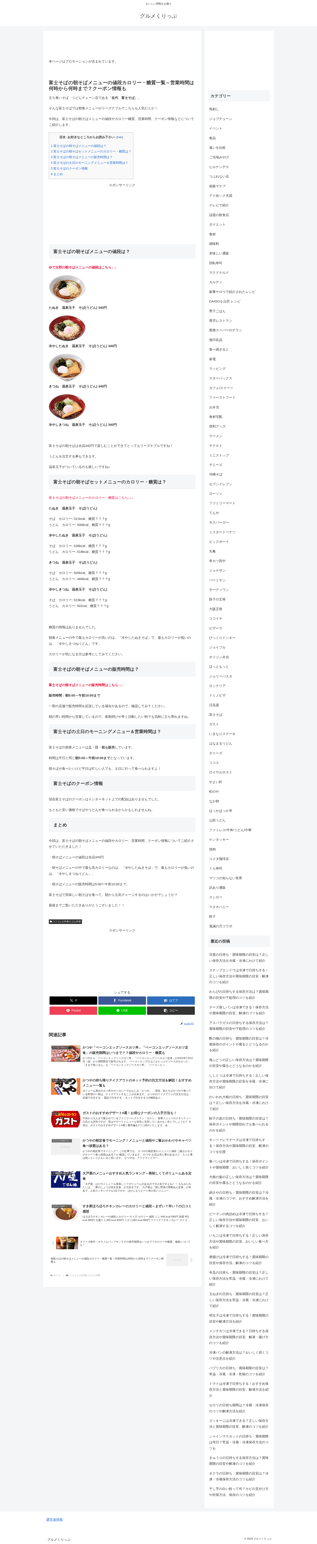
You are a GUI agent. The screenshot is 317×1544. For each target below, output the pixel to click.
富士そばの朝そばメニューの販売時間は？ (82, 157)
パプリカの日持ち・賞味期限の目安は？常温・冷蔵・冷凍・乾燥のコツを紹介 (239, 1371)
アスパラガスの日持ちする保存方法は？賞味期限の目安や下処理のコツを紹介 (239, 1026)
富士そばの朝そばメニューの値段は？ (78, 146)
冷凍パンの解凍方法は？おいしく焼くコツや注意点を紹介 (239, 1355)
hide (119, 137)
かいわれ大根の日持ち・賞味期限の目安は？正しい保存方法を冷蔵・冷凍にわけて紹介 (239, 1103)
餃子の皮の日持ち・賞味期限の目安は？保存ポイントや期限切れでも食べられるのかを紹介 (239, 1124)
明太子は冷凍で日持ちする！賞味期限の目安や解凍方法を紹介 (239, 1318)
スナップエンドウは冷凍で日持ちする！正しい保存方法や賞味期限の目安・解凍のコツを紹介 (239, 976)
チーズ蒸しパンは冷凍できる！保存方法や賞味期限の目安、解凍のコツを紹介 (239, 1010)
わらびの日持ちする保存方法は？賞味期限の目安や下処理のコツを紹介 (239, 994)
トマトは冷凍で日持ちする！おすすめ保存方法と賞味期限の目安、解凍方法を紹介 (239, 1389)
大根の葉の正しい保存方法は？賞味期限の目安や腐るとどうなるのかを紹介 (239, 1180)
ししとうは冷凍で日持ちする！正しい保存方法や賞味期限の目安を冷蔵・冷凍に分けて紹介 (239, 1081)
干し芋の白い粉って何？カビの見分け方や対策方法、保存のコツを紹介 (239, 1491)
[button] (171, 1011)
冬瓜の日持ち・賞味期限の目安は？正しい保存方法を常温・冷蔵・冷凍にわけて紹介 (239, 1278)
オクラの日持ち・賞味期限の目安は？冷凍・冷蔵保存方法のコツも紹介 (239, 1476)
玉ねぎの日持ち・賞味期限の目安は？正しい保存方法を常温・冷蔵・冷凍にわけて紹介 (239, 1300)
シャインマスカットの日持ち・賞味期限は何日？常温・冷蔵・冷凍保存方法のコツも (239, 1442)
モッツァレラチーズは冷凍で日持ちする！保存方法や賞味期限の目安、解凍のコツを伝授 (239, 1146)
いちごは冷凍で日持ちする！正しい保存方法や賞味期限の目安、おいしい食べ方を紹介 (239, 1241)
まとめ (57, 174)
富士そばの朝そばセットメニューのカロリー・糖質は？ (91, 151)
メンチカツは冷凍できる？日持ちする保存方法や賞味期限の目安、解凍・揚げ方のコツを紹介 (239, 1337)
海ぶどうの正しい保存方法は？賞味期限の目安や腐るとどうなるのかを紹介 (239, 1063)
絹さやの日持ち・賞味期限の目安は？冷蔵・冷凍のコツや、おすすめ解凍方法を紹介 (239, 1198)
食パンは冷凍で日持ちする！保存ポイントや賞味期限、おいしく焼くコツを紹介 (239, 1164)
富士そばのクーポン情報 (69, 168)
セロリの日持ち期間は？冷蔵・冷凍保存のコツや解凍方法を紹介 (239, 1408)
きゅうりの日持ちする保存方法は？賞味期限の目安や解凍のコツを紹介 (239, 1460)
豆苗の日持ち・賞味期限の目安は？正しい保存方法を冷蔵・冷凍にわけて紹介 (239, 957)
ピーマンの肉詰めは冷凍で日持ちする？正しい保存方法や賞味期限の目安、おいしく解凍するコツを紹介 (239, 1220)
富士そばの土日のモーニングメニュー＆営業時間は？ (89, 163)
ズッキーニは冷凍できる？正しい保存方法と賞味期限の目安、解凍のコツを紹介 (239, 1423)
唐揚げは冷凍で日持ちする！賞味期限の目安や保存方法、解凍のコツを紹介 (239, 1260)
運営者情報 (54, 1519)
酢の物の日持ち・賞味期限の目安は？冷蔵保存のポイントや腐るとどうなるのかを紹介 (239, 1044)
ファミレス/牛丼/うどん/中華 (67, 921)
